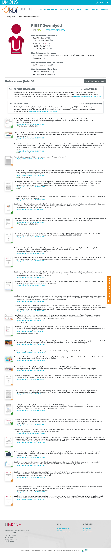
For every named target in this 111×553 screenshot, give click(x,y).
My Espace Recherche (48, 9)
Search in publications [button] (95, 81)
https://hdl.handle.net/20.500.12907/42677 (30, 187)
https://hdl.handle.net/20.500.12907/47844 (30, 138)
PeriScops (105, 9)
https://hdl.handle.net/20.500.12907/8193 (87, 96)
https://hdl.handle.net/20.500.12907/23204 (30, 410)
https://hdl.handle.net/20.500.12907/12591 (30, 332)
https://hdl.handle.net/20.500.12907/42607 (30, 209)
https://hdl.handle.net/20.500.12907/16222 (30, 237)
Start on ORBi (87, 528)
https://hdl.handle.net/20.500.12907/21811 (30, 433)
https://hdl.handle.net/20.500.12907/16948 (30, 457)
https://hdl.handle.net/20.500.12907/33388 (30, 477)
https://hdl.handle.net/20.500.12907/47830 (30, 151)
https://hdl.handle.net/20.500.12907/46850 (43, 111)
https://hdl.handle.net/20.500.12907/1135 (30, 320)
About (79, 9)
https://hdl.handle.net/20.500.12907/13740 (30, 442)
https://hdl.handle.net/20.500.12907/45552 (30, 285)
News (87, 9)
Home (13, 16)
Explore (95, 9)
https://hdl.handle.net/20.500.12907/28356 (30, 500)
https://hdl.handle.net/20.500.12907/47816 (30, 176)
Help (72, 9)
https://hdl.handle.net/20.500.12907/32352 (30, 379)
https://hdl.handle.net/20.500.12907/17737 (30, 200)
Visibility (60, 530)
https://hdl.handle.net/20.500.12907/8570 (30, 425)
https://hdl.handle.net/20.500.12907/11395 (30, 311)
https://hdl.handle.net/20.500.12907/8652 (30, 370)
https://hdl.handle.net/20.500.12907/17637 (30, 492)
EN (107, 2)
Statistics (64, 9)
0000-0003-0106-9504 (55, 30)
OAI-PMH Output (88, 532)
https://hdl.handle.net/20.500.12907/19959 (30, 360)
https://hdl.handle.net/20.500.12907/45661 (30, 159)
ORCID (85, 530)
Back (8, 16)
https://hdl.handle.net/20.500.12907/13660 (30, 222)
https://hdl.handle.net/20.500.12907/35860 (30, 353)
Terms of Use (25, 550)
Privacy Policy (36, 550)
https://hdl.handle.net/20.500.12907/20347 (30, 253)
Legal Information (63, 528)
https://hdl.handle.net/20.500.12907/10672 (30, 261)
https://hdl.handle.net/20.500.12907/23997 (30, 277)
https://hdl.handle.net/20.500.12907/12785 (30, 344)
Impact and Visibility (63, 532)
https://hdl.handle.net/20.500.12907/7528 (30, 465)
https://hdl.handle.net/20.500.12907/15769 (30, 394)
